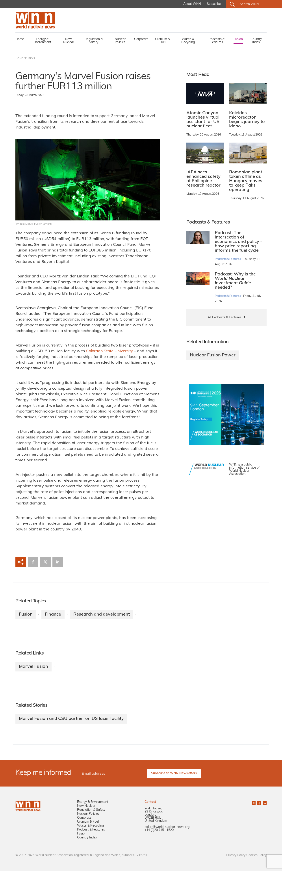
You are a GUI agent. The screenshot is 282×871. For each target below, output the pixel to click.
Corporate (141, 39)
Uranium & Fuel (162, 41)
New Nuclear (68, 41)
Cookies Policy (256, 855)
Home (19, 39)
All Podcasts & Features (224, 317)
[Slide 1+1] (222, 452)
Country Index (256, 41)
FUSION (30, 58)
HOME (19, 58)
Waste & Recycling (188, 41)
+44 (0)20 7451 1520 (159, 830)
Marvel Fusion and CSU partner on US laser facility (71, 719)
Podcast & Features (91, 829)
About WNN (192, 4)
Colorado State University (109, 351)
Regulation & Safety (94, 41)
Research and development (101, 614)
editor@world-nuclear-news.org (167, 827)
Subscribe (214, 4)
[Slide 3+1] (238, 452)
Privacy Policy (235, 855)
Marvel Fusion (33, 666)
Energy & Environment (42, 41)
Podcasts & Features (216, 41)
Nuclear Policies (120, 41)
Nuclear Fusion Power (213, 355)
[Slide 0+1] (214, 452)
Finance (53, 614)
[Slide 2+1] (230, 452)
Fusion (238, 39)
